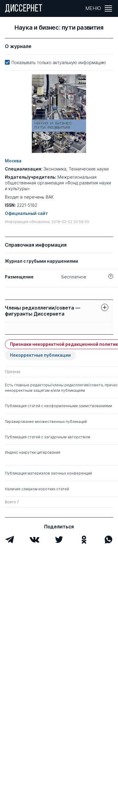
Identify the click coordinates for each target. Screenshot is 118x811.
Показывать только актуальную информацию (58, 62)
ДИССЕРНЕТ (24, 9)
